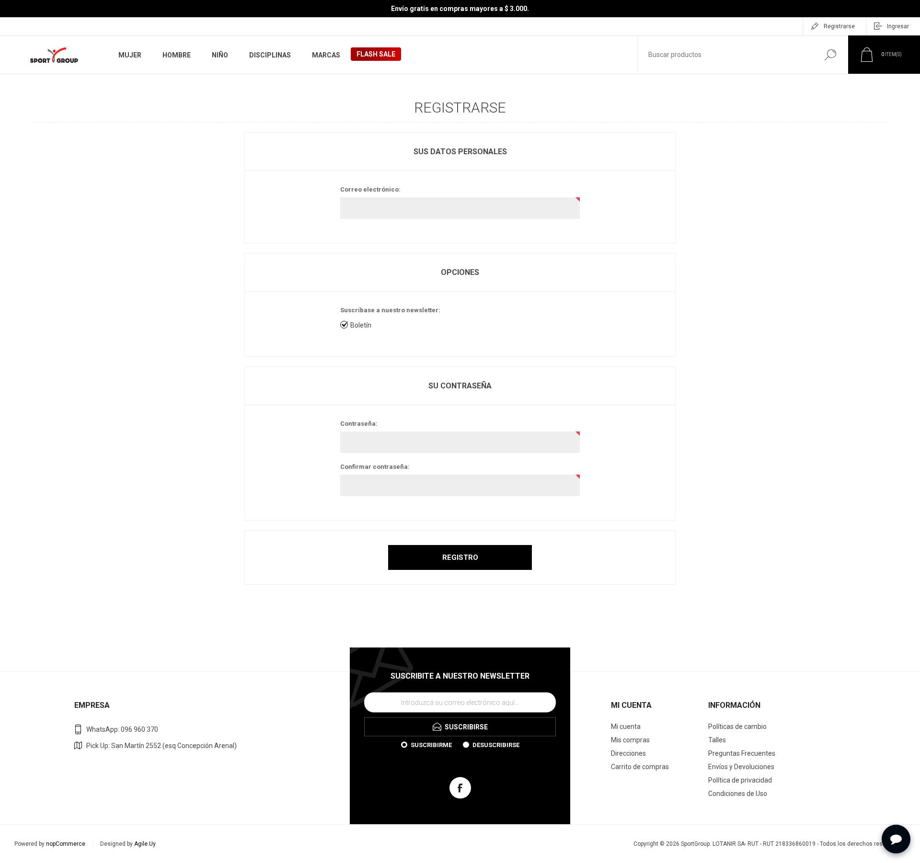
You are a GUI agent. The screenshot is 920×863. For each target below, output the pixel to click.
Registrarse (839, 26)
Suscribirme (431, 744)
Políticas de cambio (737, 726)
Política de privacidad (740, 780)
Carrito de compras (640, 767)
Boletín (360, 325)
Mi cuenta (626, 726)
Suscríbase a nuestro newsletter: (390, 310)
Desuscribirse (495, 744)
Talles (717, 740)
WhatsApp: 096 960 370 (122, 729)
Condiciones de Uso (737, 793)
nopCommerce (65, 843)
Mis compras (630, 740)
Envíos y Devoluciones (741, 767)
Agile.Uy (145, 843)
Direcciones (628, 753)
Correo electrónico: (370, 189)
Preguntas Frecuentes (741, 753)
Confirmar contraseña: (375, 466)
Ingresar (898, 26)
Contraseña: (359, 423)
